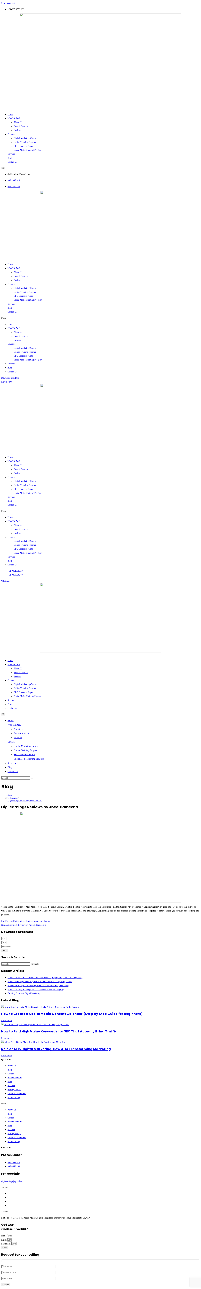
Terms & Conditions (17, 1093)
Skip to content (8, 3)
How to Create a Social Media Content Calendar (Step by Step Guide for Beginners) (72, 1014)
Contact (11, 1074)
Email (4, 1240)
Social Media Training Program (28, 150)
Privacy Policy (14, 1089)
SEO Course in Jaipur (23, 146)
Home (10, 114)
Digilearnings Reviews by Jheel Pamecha (25, 801)
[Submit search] (32, 778)
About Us (18, 122)
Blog (10, 158)
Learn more (6, 1020)
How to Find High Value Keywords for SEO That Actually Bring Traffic (59, 1031)
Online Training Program (25, 142)
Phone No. (6, 1244)
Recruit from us (21, 126)
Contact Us (12, 162)
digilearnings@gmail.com (12, 1181)
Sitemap (11, 1085)
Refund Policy (14, 1097)
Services (11, 154)
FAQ (10, 1081)
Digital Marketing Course (25, 138)
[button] (100, 318)
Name (4, 1236)
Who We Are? (14, 118)
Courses (11, 134)
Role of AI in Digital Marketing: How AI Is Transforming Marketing (56, 1049)
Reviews (17, 130)
